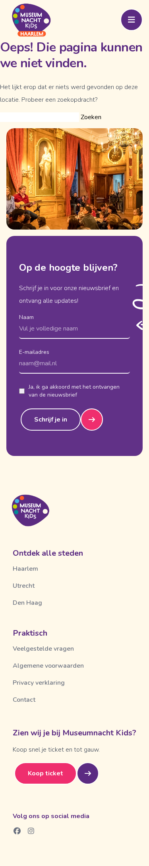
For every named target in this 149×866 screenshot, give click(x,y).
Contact (24, 699)
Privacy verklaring (39, 682)
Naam (26, 317)
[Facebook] (17, 830)
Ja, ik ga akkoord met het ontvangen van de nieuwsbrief (74, 391)
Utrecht (24, 585)
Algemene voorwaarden (48, 665)
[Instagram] (31, 830)
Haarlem (25, 568)
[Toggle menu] (131, 20)
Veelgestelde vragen (43, 648)
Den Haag (27, 602)
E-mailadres (34, 352)
